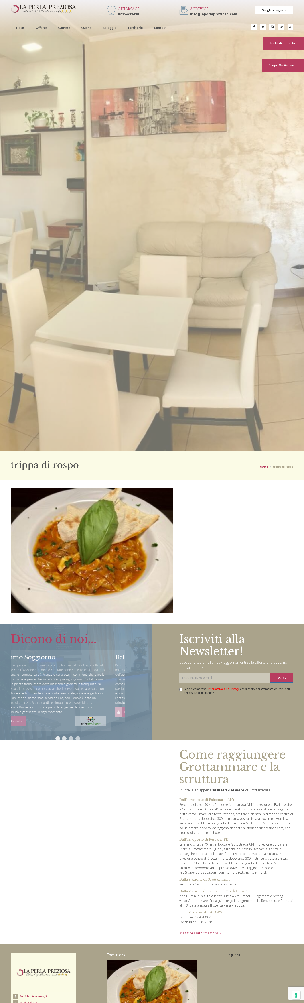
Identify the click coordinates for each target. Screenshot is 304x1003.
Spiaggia (109, 28)
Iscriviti (281, 677)
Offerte (41, 28)
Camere (64, 28)
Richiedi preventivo (283, 43)
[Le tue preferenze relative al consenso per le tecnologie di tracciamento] (296, 995)
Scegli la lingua (273, 10)
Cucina (86, 28)
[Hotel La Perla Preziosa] (43, 8)
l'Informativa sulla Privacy (223, 689)
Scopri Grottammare (283, 65)
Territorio (135, 28)
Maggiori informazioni (199, 933)
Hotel (20, 28)
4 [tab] (77, 738)
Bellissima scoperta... (46, 657)
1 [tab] (57, 738)
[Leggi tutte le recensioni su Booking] (104, 712)
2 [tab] (64, 738)
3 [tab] (71, 738)
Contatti (161, 28)
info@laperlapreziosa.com (213, 14)
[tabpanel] (68, 686)
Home (264, 466)
